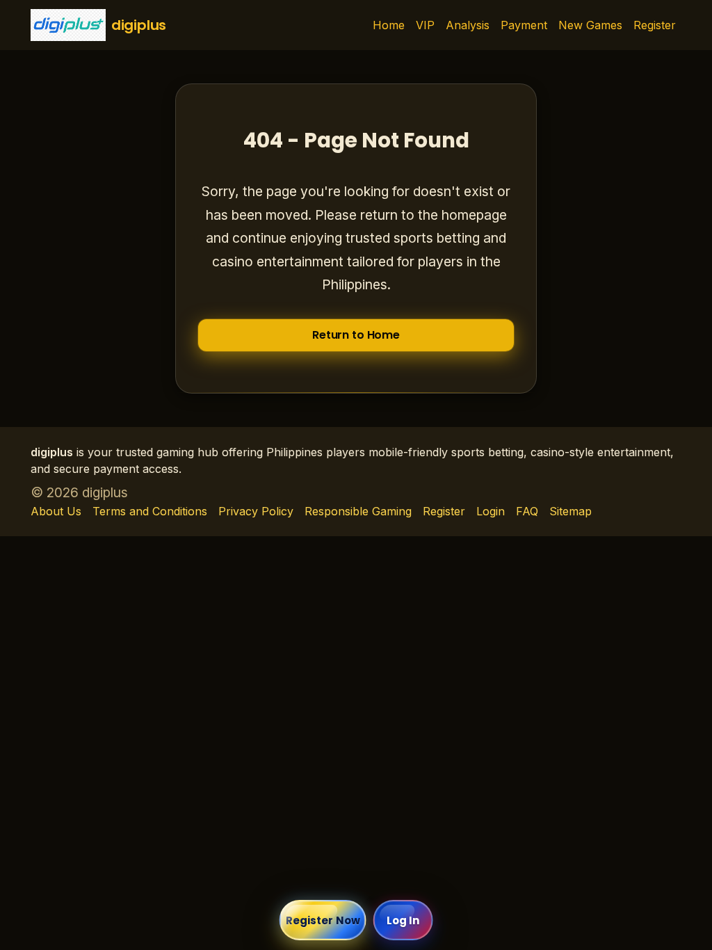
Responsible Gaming (358, 511)
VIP (425, 25)
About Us (56, 511)
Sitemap (570, 511)
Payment (524, 25)
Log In (403, 920)
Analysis (468, 25)
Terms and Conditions (149, 511)
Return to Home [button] (356, 335)
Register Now (323, 920)
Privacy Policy (255, 511)
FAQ (527, 511)
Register (654, 25)
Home (389, 25)
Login (490, 511)
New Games (590, 25)
